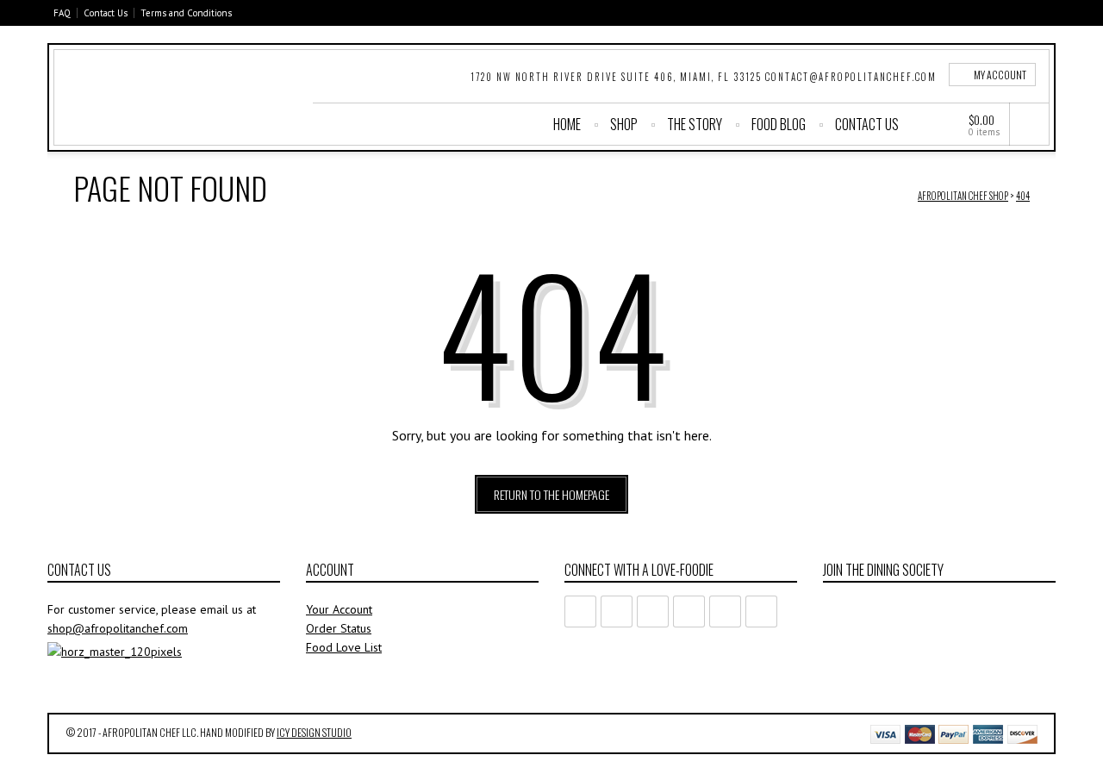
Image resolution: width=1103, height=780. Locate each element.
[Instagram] (1045, 13)
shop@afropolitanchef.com (117, 628)
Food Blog (778, 124)
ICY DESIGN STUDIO (314, 732)
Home (567, 124)
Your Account (339, 609)
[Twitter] (967, 13)
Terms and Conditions (186, 13)
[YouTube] (1019, 13)
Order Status (338, 628)
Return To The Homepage (551, 494)
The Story (694, 124)
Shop (624, 124)
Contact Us (106, 13)
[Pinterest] (993, 13)
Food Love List (344, 647)
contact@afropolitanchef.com (851, 77)
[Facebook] (941, 13)
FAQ (62, 13)
